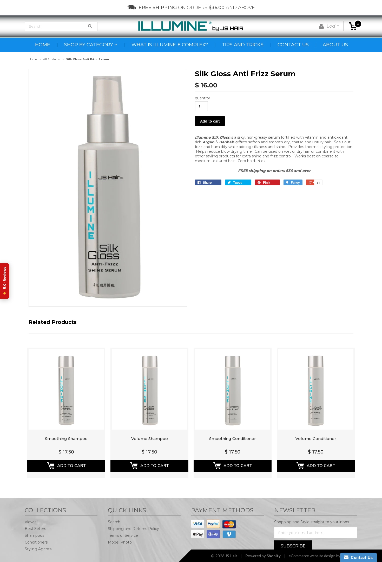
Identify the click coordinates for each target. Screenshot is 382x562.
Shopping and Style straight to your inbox (311, 522)
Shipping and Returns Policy (133, 528)
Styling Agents (38, 549)
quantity (202, 98)
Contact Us (293, 45)
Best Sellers (35, 528)
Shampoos (34, 535)
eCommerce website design (312, 555)
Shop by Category (89, 45)
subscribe (293, 546)
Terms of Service (123, 535)
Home (42, 45)
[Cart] (353, 26)
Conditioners (36, 542)
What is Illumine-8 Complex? (169, 45)
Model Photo (120, 542)
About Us (335, 45)
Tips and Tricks (243, 45)
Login (333, 26)
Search (114, 522)
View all (31, 522)
